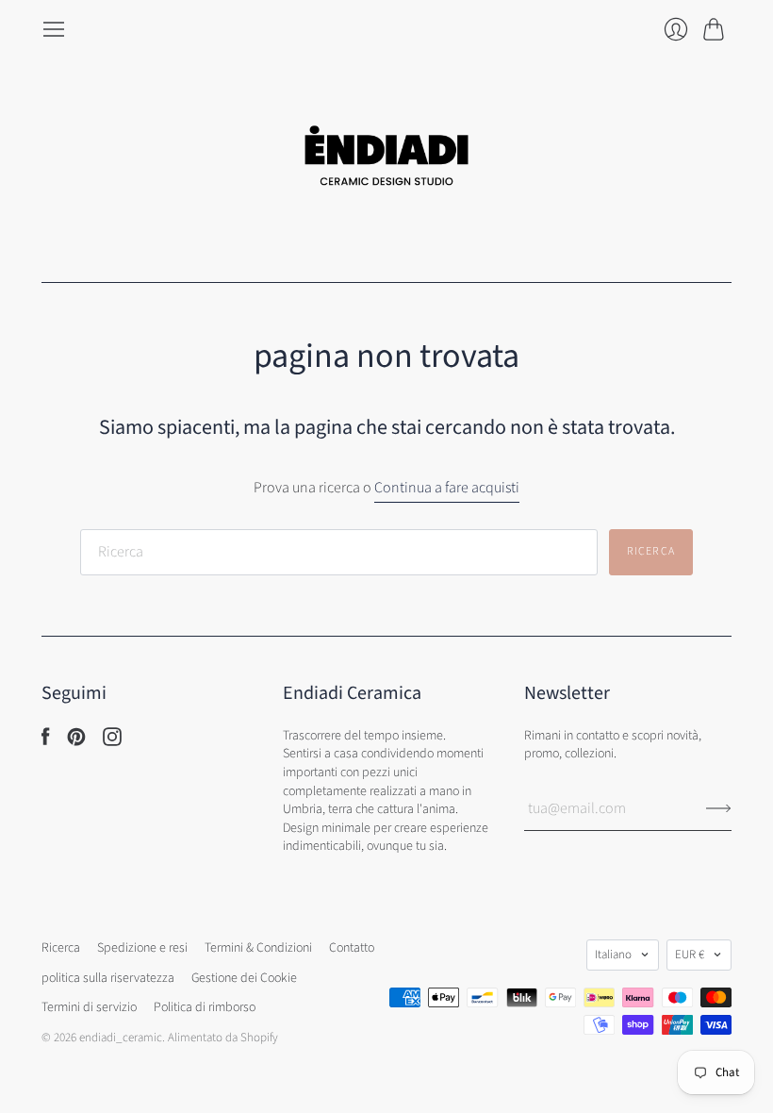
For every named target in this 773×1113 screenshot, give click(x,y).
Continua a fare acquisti (446, 487)
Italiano (613, 954)
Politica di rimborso (204, 1007)
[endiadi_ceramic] (386, 162)
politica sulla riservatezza (107, 978)
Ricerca (60, 948)
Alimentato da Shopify (223, 1037)
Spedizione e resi (142, 948)
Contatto (351, 948)
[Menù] (54, 29)
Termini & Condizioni (258, 948)
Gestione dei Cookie (244, 978)
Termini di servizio (89, 1007)
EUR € (689, 954)
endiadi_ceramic (120, 1037)
